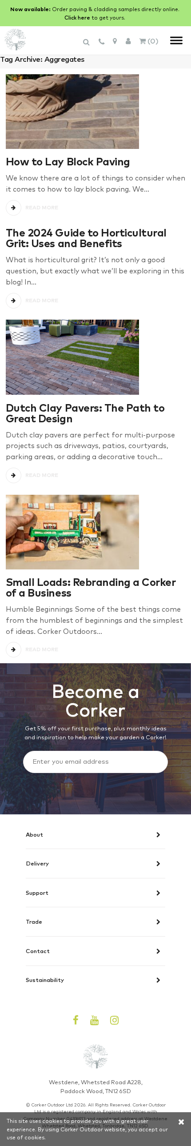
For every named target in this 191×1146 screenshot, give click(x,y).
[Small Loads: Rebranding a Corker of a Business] (95, 532)
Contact (38, 951)
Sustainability (45, 980)
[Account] (128, 40)
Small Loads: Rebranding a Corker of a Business (90, 586)
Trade (34, 922)
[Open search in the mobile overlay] (87, 46)
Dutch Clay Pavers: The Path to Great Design (85, 412)
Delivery (37, 864)
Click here (77, 17)
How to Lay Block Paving (68, 160)
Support (37, 893)
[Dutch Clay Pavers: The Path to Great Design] (95, 357)
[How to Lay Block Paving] (95, 111)
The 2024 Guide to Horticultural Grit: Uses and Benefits (86, 237)
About (34, 835)
